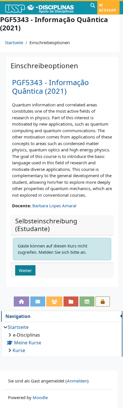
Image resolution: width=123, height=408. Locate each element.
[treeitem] (61, 339)
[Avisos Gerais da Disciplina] (37, 301)
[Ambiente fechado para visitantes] (103, 301)
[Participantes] (54, 301)
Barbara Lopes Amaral (54, 205)
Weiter (25, 270)
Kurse (19, 350)
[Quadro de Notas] (87, 301)
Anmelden (77, 381)
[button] (92, 8)
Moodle (40, 397)
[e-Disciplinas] (44, 7)
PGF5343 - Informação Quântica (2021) (50, 86)
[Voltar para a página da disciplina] (21, 301)
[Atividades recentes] (71, 301)
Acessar (107, 10)
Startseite (14, 42)
